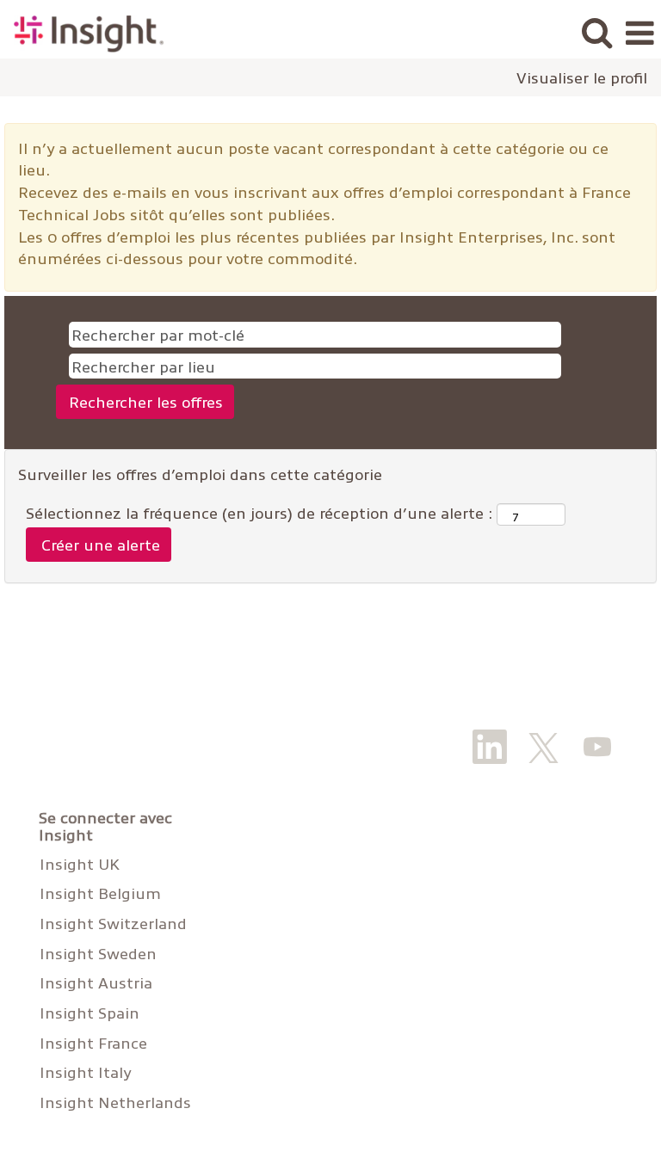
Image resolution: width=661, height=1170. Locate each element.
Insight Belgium (100, 893)
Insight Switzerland (113, 923)
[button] (639, 33)
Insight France (93, 1042)
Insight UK (80, 863)
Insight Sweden (98, 953)
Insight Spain (89, 1012)
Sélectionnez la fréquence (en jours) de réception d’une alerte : (259, 512)
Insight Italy (85, 1072)
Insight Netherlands (115, 1102)
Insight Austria (96, 982)
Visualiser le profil (581, 77)
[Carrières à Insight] (82, 31)
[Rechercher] (596, 33)
